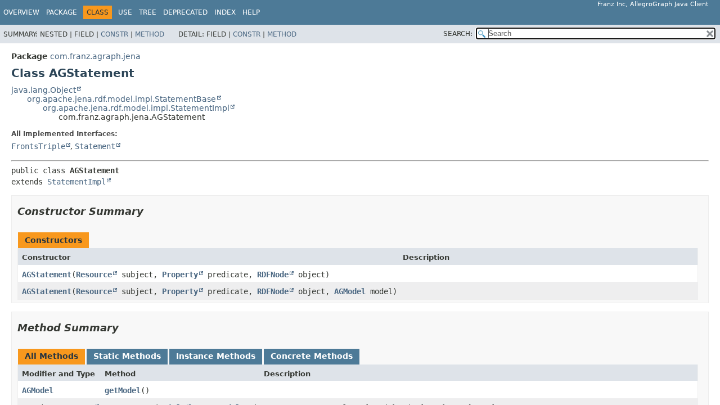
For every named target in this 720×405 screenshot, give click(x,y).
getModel (123, 390)
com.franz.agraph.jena (95, 56)
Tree (147, 12)
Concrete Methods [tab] (312, 356)
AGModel (350, 291)
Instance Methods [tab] (215, 356)
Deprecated (185, 12)
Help (251, 12)
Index (225, 12)
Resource (94, 274)
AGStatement (46, 274)
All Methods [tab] (51, 356)
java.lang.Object (43, 90)
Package (61, 12)
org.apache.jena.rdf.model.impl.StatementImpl (136, 108)
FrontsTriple (38, 146)
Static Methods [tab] (127, 356)
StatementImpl (76, 181)
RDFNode (273, 274)
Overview (21, 12)
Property (180, 274)
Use (125, 12)
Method (149, 34)
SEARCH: (457, 34)
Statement (95, 146)
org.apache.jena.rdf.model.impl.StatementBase (121, 99)
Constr (114, 34)
